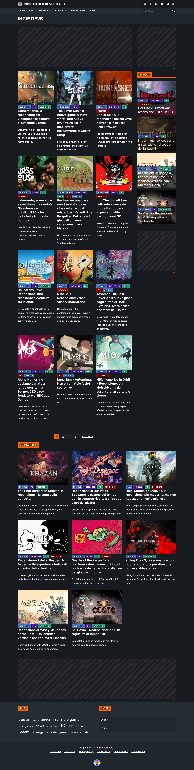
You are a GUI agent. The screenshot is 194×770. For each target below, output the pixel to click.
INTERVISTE (60, 10)
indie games (25, 726)
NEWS (32, 10)
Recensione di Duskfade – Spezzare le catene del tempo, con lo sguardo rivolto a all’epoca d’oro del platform (96, 497)
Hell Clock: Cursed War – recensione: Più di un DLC (156, 110)
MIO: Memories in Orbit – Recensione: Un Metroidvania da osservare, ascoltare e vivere (113, 387)
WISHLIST (23, 197)
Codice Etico (138, 751)
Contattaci (69, 751)
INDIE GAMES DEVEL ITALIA (45, 4)
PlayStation (76, 726)
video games (59, 732)
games (35, 720)
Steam (23, 732)
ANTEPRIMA (63, 372)
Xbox (88, 732)
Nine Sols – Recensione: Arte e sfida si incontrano (71, 298)
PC (34, 107)
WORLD (105, 720)
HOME (22, 10)
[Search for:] (173, 11)
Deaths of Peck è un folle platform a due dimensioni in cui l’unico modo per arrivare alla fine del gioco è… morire (97, 566)
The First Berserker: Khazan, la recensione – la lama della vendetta (41, 495)
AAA (129, 487)
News (40, 726)
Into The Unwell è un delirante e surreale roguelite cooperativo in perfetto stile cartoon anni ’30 (112, 208)
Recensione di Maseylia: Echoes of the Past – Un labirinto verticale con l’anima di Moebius (155, 179)
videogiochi (76, 732)
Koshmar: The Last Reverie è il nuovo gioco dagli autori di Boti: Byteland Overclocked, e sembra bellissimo (114, 302)
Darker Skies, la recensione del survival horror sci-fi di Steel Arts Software (114, 121)
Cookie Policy (104, 751)
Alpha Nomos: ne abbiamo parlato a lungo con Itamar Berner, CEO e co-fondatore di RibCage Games (34, 389)
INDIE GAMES (24, 107)
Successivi (87, 436)
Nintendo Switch (52, 726)
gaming (45, 719)
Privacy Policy (86, 751)
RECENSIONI (45, 10)
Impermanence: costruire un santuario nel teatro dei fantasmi (156, 144)
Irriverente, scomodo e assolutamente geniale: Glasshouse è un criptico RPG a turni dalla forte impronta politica (35, 210)
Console (24, 719)
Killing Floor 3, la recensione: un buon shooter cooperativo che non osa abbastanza (150, 564)
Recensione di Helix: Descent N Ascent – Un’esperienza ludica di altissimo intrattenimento (42, 564)
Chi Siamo (55, 751)
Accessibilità (121, 751)
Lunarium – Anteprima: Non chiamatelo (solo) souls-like (74, 383)
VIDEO (93, 10)
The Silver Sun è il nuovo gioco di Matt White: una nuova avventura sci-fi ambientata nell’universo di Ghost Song (73, 123)
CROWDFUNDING (78, 10)
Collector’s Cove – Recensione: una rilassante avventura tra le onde (33, 296)
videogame (40, 732)
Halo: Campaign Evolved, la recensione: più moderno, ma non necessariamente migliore (151, 495)
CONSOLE (101, 107)
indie (55, 720)
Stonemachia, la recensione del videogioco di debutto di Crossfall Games (34, 117)
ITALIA (104, 728)
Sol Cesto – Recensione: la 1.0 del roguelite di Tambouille (155, 217)
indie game (70, 719)
